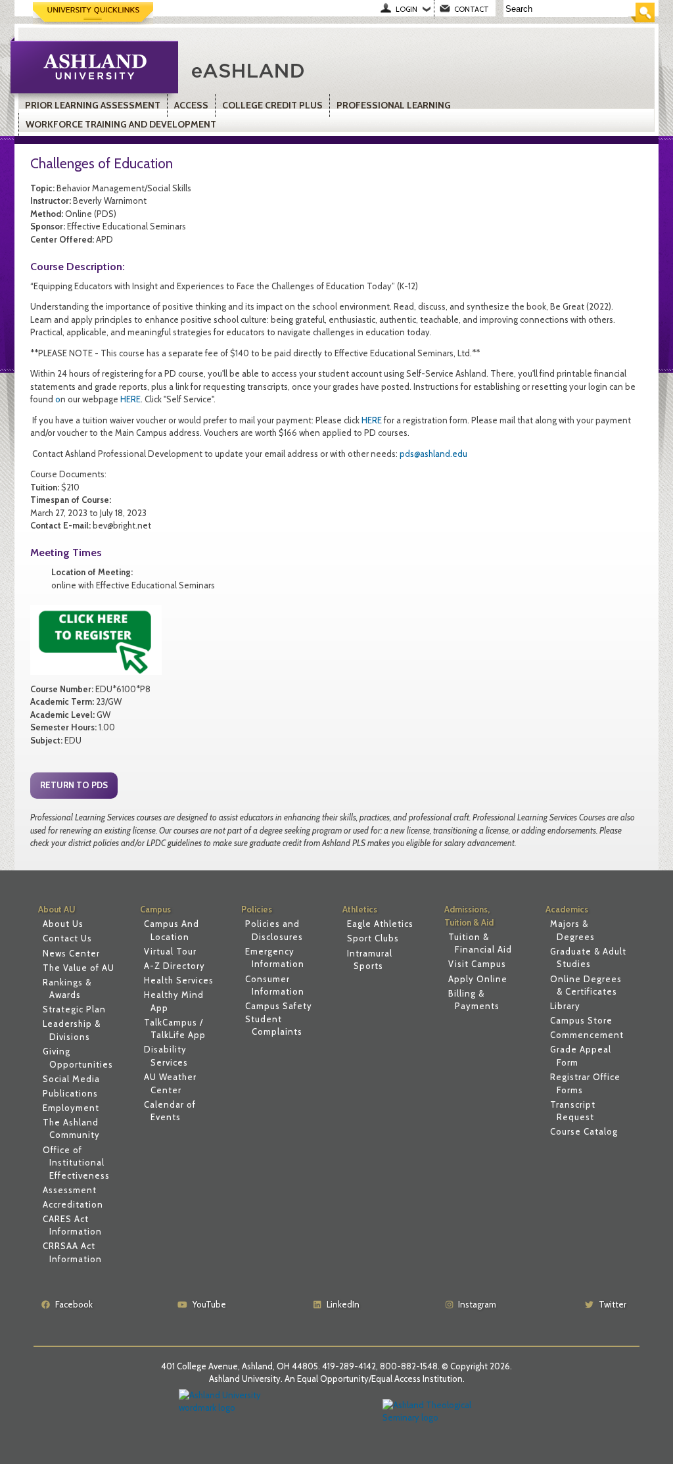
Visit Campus (477, 963)
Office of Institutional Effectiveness (76, 1163)
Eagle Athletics (380, 923)
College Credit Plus (272, 105)
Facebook (74, 1304)
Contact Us (67, 938)
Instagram (477, 1304)
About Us (63, 923)
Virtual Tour (170, 951)
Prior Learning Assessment (92, 105)
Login (406, 9)
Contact (471, 9)
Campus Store (581, 1020)
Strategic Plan (74, 1009)
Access (191, 105)
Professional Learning (393, 105)
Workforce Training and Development (121, 124)
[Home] (339, 69)
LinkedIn (343, 1304)
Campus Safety (278, 1006)
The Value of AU (78, 967)
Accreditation (73, 1204)
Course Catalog (584, 1131)
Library (565, 1006)
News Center (71, 953)
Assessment (70, 1190)
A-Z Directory (174, 965)
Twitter (612, 1304)
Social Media (71, 1079)
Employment (71, 1107)
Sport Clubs (373, 938)
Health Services (179, 980)
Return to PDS (74, 785)
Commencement (587, 1034)
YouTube (209, 1304)
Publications (70, 1093)
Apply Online (477, 979)
